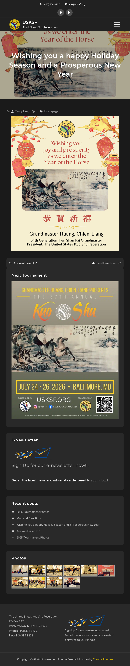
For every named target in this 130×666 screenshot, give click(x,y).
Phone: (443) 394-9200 (23, 631)
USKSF (30, 22)
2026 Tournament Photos (33, 512)
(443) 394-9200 (52, 4)
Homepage (51, 111)
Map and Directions (103, 263)
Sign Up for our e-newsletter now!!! (50, 465)
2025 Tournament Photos (33, 537)
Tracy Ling (22, 111)
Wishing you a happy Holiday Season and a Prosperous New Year (58, 525)
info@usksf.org (77, 4)
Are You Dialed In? (25, 263)
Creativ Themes (103, 659)
